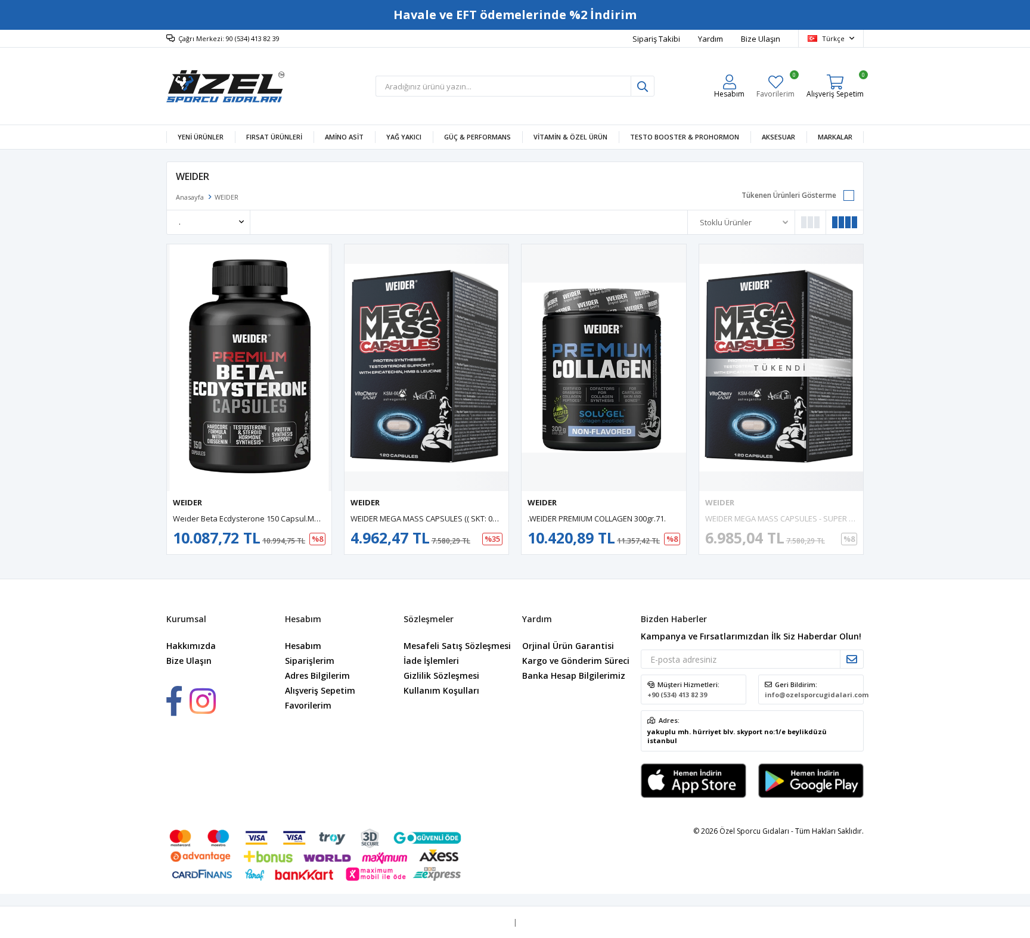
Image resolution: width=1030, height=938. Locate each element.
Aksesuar (778, 136)
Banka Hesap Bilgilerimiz (573, 675)
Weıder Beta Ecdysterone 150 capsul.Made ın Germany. (273, 518)
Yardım (710, 38)
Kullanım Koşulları (441, 690)
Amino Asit (344, 136)
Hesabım (303, 645)
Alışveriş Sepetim (320, 690)
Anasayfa (190, 196)
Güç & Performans (477, 136)
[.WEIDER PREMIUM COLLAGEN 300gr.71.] (604, 367)
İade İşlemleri (431, 660)
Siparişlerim (309, 660)
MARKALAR (835, 136)
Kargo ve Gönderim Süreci (575, 660)
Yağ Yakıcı (403, 136)
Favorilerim (775, 86)
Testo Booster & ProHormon (684, 136)
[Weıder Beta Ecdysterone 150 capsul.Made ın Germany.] (249, 367)
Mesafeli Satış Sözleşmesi (457, 645)
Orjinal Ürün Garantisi (568, 645)
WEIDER (187, 502)
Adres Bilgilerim (317, 675)
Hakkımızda (191, 645)
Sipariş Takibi (656, 38)
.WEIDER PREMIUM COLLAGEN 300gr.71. (597, 518)
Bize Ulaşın (760, 38)
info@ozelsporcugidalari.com (816, 694)
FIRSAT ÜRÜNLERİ (274, 136)
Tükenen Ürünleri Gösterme (789, 195)
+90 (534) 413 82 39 (677, 694)
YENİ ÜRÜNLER (201, 136)
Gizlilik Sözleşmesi (441, 675)
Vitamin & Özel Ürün (570, 136)
